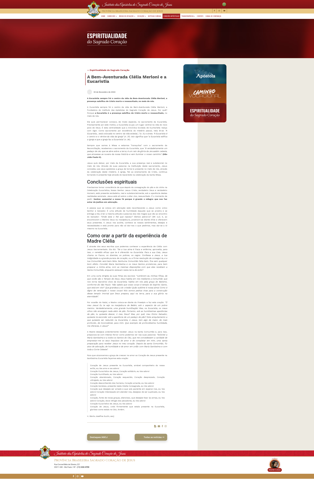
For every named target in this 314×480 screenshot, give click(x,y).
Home (103, 16)
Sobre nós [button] (111, 16)
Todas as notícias (153, 437)
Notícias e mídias (154, 16)
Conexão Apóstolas (171, 16)
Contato (200, 16)
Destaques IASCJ (99, 437)
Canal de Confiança (213, 16)
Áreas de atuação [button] (126, 16)
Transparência (187, 16)
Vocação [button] (141, 16)
